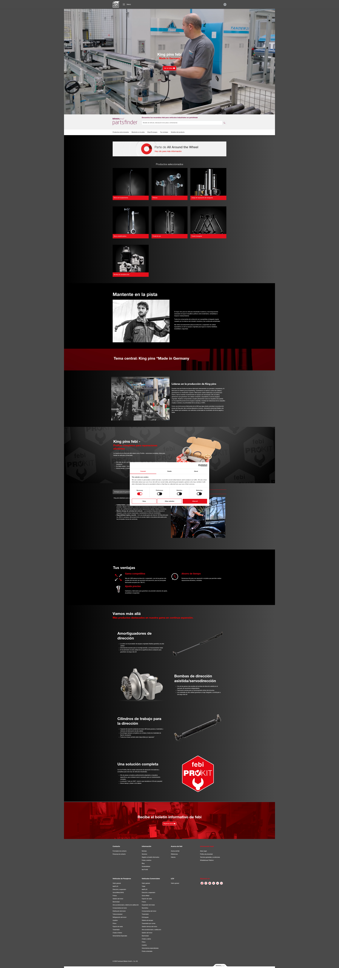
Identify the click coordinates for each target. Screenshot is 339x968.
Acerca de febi (176, 846)
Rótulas (155, 197)
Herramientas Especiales (120, 936)
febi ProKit (145, 869)
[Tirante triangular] (208, 220)
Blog (143, 863)
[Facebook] (202, 883)
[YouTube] (209, 883)
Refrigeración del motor (120, 917)
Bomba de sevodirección (121, 274)
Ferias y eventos (146, 860)
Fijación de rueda (118, 926)
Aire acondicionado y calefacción (151, 929)
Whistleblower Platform (207, 860)
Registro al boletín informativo (150, 857)
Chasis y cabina (146, 939)
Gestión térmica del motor (149, 926)
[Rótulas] (169, 181)
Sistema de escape (147, 920)
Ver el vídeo (168, 68)
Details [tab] (169, 471)
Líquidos (115, 920)
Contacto (116, 846)
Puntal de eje (157, 236)
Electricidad (116, 902)
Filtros (114, 923)
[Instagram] (205, 883)
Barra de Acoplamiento (121, 197)
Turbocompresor (118, 914)
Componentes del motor (149, 911)
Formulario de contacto (120, 851)
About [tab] (196, 471)
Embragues (145, 917)
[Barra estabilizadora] (131, 220)
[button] (115, 132)
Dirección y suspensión (119, 889)
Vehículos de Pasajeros (122, 879)
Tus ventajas (164, 132)
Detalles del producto (178, 132)
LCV (172, 879)
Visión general (117, 883)
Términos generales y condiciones (210, 857)
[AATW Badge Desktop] (169, 149)
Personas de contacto (119, 854)
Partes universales (147, 951)
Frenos (115, 895)
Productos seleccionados (121, 132)
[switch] (159, 493)
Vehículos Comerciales (151, 879)
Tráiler (143, 886)
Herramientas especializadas (150, 948)
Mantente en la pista (138, 132)
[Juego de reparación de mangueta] (208, 181)
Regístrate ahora (168, 823)
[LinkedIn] (217, 883)
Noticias (144, 851)
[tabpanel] (169, 518)
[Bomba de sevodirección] (131, 258)
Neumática (145, 908)
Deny (144, 501)
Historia (173, 857)
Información (146, 846)
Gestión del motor (118, 898)
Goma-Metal (145, 895)
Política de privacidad (206, 854)
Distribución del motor (119, 911)
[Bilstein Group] (220, 966)
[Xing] (213, 883)
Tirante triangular (196, 236)
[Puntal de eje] (169, 220)
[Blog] (221, 883)
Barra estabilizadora (120, 236)
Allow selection (169, 501)
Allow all (195, 501)
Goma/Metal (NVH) (118, 892)
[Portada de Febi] (116, 4)
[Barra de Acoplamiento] (131, 181)
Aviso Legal (203, 851)
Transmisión (116, 929)
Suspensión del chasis (148, 905)
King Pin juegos (152, 132)
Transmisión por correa (148, 923)
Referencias (174, 854)
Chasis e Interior (117, 932)
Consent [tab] (143, 471)
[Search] (224, 123)
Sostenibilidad (146, 866)
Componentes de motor (120, 908)
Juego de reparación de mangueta (202, 197)
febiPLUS (115, 886)
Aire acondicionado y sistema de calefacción (126, 905)
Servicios (144, 854)
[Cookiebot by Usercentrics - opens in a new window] (199, 465)
